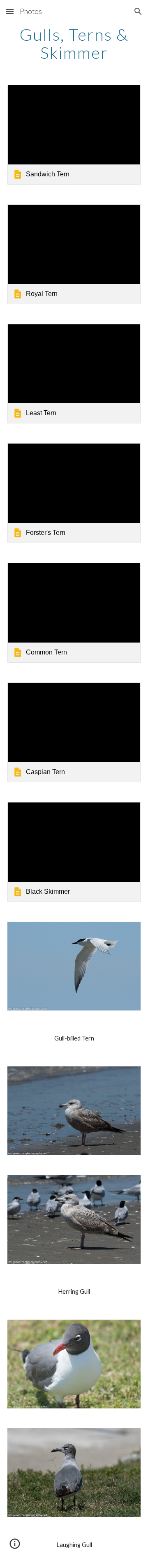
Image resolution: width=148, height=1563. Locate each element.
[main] (74, 43)
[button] (10, 11)
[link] (74, 135)
